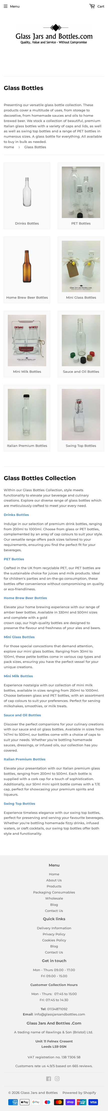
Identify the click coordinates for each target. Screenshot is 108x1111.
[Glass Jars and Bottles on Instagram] (57, 1079)
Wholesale (54, 898)
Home (9, 147)
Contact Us (54, 911)
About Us (54, 880)
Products (54, 886)
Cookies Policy (54, 940)
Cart (100, 6)
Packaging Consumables (54, 892)
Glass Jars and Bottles (39, 1093)
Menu (15, 6)
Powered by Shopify (79, 1093)
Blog (54, 905)
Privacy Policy (54, 934)
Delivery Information (54, 928)
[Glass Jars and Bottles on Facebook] (48, 1079)
